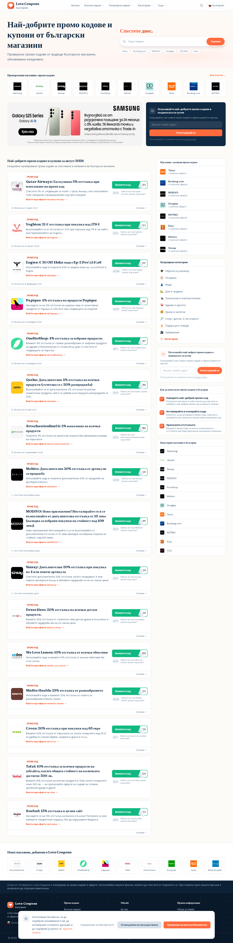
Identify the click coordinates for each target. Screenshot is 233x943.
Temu (124, 51)
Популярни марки (119, 5)
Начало (75, 5)
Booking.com (139, 51)
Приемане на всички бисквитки (187, 924)
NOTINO (184, 51)
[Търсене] (202, 5)
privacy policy (189, 139)
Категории (144, 5)
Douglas (170, 51)
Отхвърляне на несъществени (139, 924)
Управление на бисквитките (97, 924)
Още (161, 5)
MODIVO (156, 51)
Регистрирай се (185, 132)
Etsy (196, 51)
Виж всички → (218, 75)
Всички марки (92, 5)
